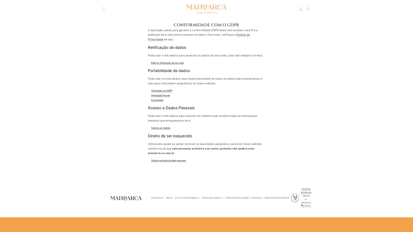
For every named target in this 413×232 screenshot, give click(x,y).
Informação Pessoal (160, 95)
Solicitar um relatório (160, 128)
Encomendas (157, 100)
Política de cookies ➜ (212, 198)
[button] (103, 9)
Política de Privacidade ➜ (238, 198)
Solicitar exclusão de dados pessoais (168, 160)
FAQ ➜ (169, 198)
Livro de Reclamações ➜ (187, 198)
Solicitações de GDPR (161, 91)
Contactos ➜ (157, 198)
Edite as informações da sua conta (167, 63)
